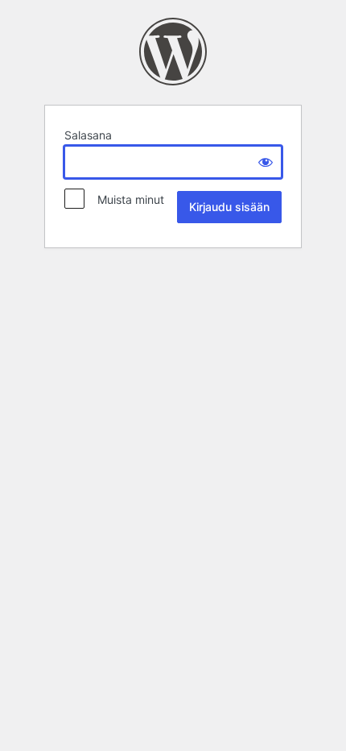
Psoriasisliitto (173, 51)
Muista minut (126, 199)
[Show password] (265, 162)
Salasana (88, 135)
